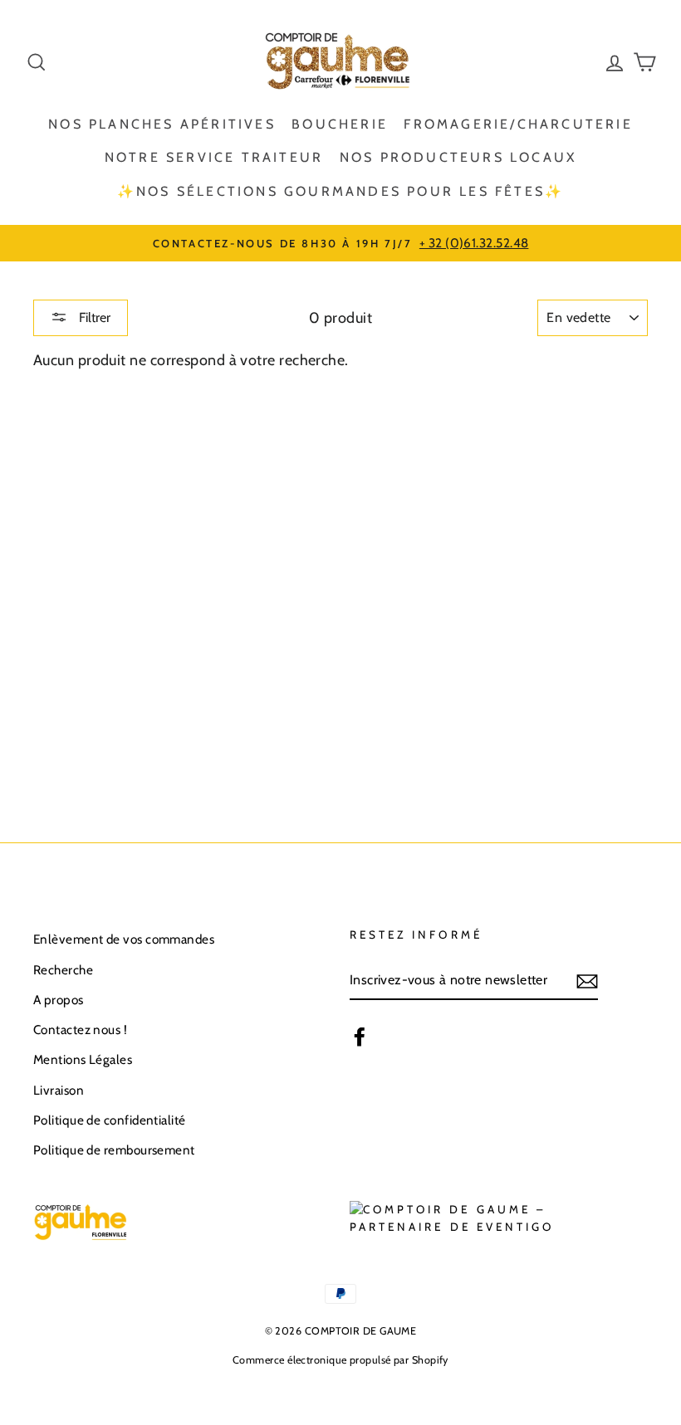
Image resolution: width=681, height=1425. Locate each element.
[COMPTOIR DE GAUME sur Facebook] (360, 1035)
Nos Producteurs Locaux (458, 157)
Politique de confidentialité (109, 1120)
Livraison (58, 1090)
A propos (58, 1000)
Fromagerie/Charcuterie (518, 124)
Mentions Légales (82, 1059)
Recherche (63, 970)
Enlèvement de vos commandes (123, 939)
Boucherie (340, 124)
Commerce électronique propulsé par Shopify (340, 1360)
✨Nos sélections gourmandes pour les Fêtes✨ (340, 191)
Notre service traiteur (214, 157)
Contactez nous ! (80, 1029)
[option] (340, 243)
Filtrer (93, 317)
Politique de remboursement (114, 1150)
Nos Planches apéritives (162, 124)
